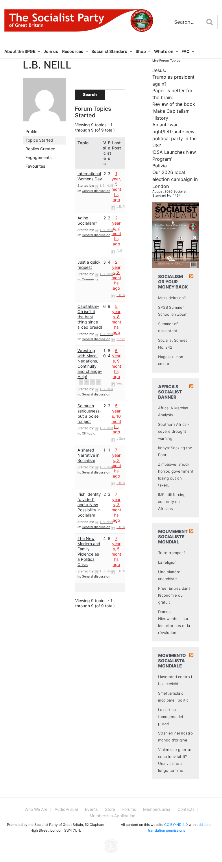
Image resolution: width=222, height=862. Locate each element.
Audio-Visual (66, 809)
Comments (90, 279)
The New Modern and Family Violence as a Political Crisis (88, 551)
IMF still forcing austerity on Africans (172, 501)
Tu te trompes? (171, 552)
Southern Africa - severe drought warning (173, 431)
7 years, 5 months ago (116, 551)
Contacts (186, 809)
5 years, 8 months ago (116, 319)
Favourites (35, 166)
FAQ (186, 51)
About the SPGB (20, 51)
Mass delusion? (172, 297)
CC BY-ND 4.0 (176, 824)
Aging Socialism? (87, 220)
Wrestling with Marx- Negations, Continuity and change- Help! (89, 363)
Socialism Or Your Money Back (173, 282)
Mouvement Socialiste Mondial (173, 537)
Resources (72, 51)
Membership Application (112, 815)
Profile (31, 131)
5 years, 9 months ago (116, 363)
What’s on (163, 51)
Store (110, 809)
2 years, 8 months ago (116, 275)
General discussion (96, 191)
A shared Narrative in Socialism (88, 455)
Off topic (88, 433)
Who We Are (36, 809)
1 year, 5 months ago (116, 186)
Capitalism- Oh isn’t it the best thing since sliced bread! (89, 317)
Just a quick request (89, 265)
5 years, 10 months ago (116, 418)
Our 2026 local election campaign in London (175, 179)
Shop (141, 51)
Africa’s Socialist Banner (170, 392)
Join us (51, 51)
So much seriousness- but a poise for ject (89, 413)
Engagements (38, 157)
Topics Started (39, 140)
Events (91, 809)
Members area (156, 809)
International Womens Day (89, 176)
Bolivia (159, 166)
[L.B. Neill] (44, 102)
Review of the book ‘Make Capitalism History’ (173, 111)
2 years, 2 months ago (116, 230)
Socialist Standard (109, 51)
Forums (129, 809)
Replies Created (40, 148)
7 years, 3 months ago (116, 462)
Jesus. (159, 70)
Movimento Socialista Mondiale (172, 661)
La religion (167, 562)
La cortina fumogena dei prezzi (170, 716)
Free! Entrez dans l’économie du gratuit (174, 595)
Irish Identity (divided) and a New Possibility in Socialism (89, 504)
